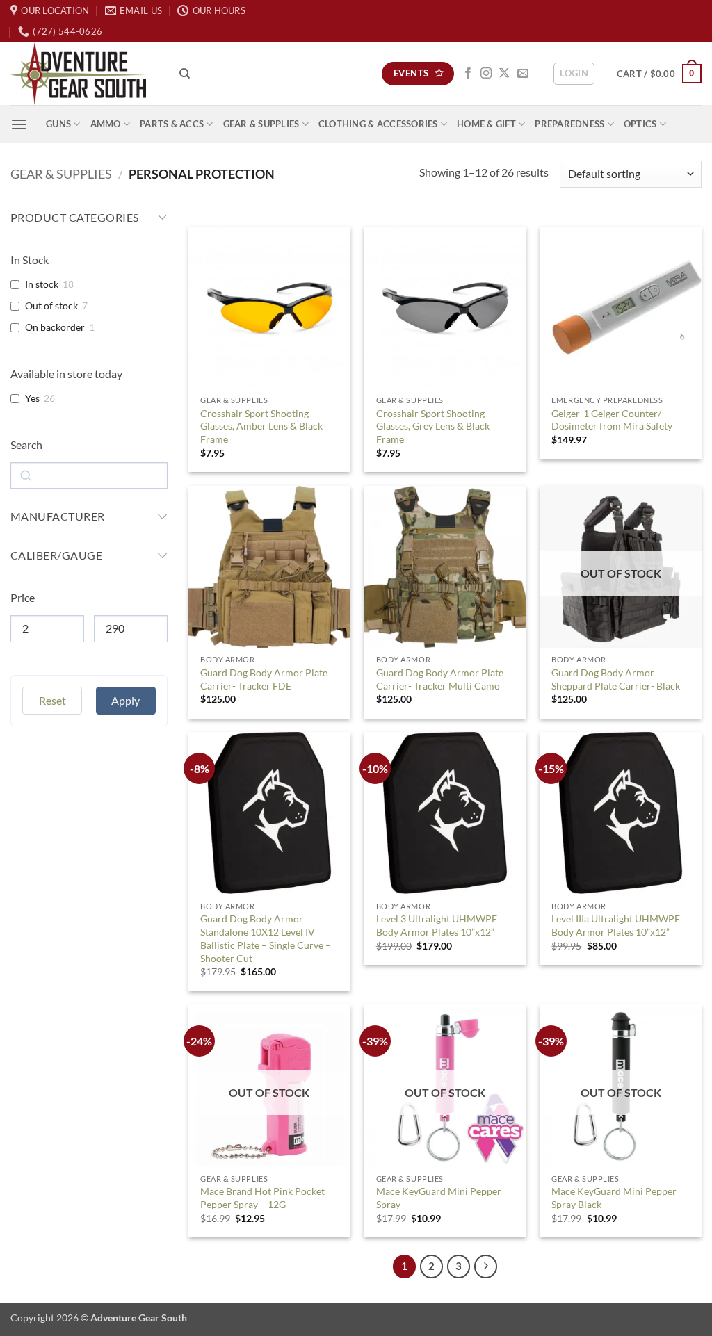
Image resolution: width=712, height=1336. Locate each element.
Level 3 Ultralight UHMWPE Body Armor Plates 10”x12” (436, 925)
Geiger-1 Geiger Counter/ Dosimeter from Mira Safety (611, 419)
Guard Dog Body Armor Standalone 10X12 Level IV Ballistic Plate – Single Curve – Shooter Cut (265, 938)
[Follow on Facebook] (468, 73)
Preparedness (569, 123)
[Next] (486, 1266)
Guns (58, 123)
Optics (640, 123)
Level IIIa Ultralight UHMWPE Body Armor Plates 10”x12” (615, 925)
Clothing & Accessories (378, 123)
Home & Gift (486, 123)
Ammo (105, 123)
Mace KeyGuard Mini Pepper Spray (438, 1197)
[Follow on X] (504, 73)
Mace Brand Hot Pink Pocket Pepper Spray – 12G (262, 1197)
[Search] (184, 73)
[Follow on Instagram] (486, 73)
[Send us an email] (522, 73)
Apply (125, 719)
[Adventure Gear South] (84, 73)
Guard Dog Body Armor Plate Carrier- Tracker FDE (263, 679)
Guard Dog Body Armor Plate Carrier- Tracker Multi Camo (439, 679)
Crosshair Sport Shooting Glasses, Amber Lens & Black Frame (261, 426)
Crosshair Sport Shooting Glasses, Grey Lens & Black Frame (433, 426)
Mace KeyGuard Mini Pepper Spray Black (614, 1197)
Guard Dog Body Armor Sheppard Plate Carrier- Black (615, 679)
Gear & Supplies (261, 123)
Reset (52, 719)
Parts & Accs (172, 123)
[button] (573, 74)
